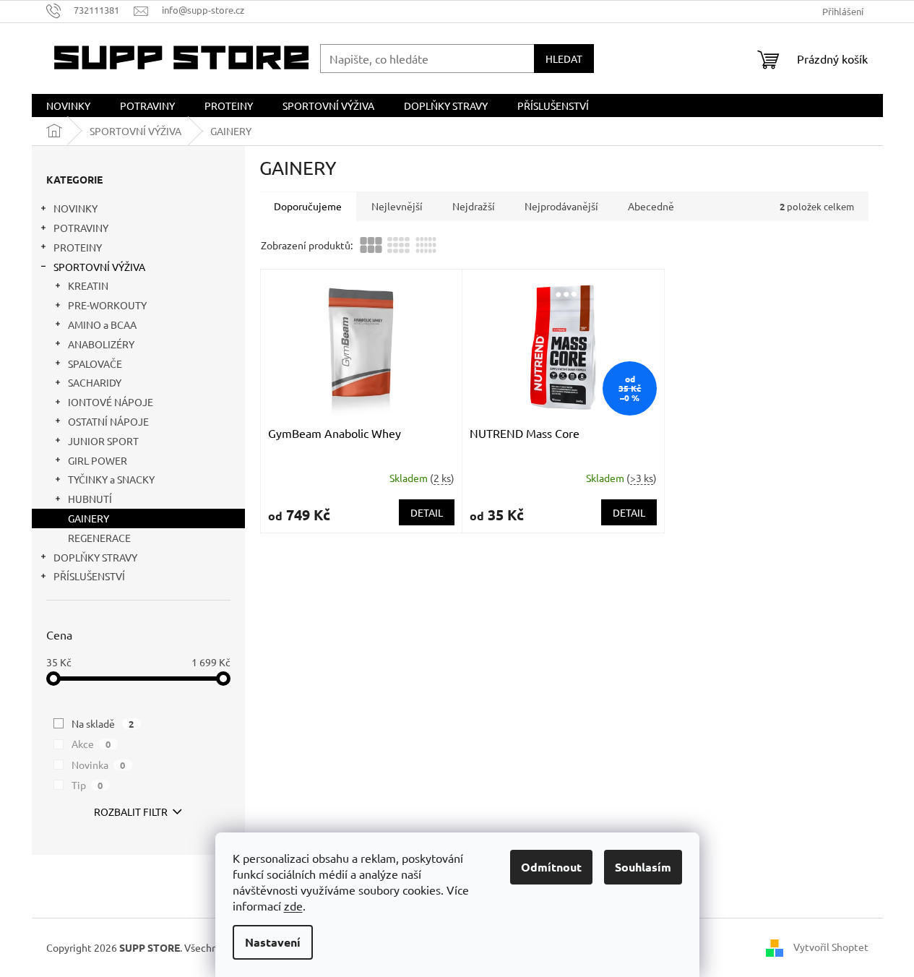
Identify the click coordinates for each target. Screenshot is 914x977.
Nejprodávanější (561, 205)
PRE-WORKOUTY (107, 304)
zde (293, 905)
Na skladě (103, 723)
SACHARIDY (94, 382)
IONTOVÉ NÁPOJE (110, 401)
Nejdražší (473, 205)
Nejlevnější (397, 205)
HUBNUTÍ (90, 498)
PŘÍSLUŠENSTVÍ (89, 575)
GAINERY (88, 518)
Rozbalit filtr (131, 811)
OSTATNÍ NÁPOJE (108, 421)
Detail (426, 512)
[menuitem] (68, 105)
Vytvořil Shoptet (830, 945)
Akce (91, 743)
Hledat (564, 58)
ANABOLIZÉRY (101, 343)
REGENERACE (99, 537)
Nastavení (273, 942)
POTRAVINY (80, 227)
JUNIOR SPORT (103, 440)
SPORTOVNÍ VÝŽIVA (99, 266)
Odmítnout (551, 866)
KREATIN (88, 285)
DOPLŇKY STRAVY (95, 557)
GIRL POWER (97, 460)
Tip (87, 784)
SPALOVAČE (95, 363)
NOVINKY (75, 208)
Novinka (99, 764)
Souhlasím (643, 866)
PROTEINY (77, 247)
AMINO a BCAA (102, 324)
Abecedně (651, 205)
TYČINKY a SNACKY (111, 479)
